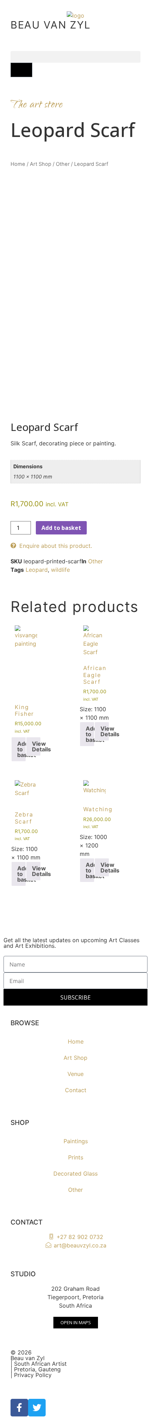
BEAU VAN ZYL (50, 25)
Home (18, 164)
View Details (36, 746)
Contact (75, 1090)
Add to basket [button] (21, 749)
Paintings (76, 1141)
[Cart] (21, 70)
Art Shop (40, 164)
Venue (75, 1073)
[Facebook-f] (19, 1407)
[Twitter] (37, 1407)
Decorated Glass (75, 1173)
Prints (75, 1157)
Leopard (37, 569)
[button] (75, 57)
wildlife (60, 569)
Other (63, 164)
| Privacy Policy (31, 1374)
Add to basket (61, 528)
